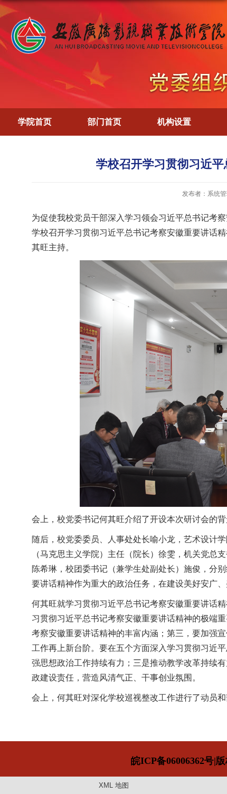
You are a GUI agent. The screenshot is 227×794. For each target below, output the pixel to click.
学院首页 (35, 121)
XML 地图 (114, 785)
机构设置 (174, 121)
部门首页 (104, 121)
